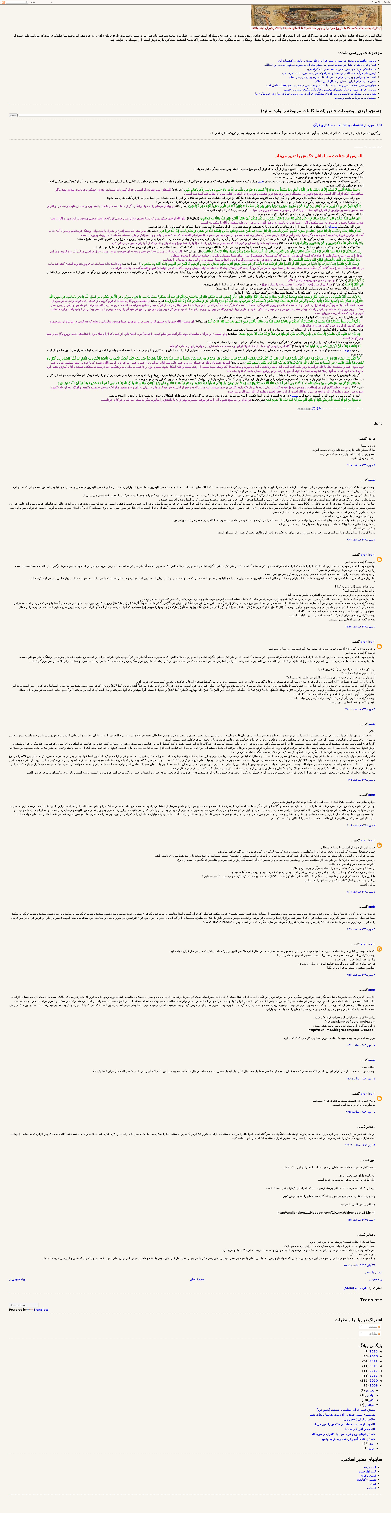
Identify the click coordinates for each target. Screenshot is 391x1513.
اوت (371, 1443)
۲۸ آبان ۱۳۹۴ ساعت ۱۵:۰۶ (359, 1265)
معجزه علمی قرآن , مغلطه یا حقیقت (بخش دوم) (346, 1410)
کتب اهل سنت (367, 1471)
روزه (347, 350)
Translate (40, 1309)
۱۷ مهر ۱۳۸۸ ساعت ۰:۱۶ (360, 1078)
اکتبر (371, 1400)
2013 (373, 1366)
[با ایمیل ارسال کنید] (310, 408)
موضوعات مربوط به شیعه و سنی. (355, 98)
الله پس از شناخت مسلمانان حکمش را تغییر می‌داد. (344, 1424)
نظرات (373, 1333)
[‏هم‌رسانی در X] (304, 408)
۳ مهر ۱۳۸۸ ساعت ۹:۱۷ (361, 465)
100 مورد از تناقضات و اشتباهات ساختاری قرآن (347, 124)
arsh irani (367, 554)
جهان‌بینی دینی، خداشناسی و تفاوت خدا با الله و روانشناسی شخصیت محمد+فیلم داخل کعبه (321, 85)
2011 (373, 1376)
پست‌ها (373, 1327)
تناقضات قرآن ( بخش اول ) (358, 1419)
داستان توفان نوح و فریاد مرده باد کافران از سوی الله (343, 1434)
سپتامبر (369, 1405)
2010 (373, 1380)
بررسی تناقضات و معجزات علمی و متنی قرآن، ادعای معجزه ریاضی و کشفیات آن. (327, 60)
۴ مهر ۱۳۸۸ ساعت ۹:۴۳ (361, 539)
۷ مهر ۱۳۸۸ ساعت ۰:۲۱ (361, 779)
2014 (373, 1361)
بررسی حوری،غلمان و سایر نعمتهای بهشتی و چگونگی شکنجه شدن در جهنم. (330, 89)
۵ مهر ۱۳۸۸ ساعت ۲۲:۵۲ (360, 626)
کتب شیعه (370, 1467)
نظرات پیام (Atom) (355, 1288)
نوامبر (370, 1395)
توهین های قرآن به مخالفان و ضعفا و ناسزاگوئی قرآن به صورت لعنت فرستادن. (328, 73)
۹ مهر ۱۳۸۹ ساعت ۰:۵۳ (361, 1219)
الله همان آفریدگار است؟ (360, 1429)
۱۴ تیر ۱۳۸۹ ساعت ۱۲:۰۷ (360, 1145)
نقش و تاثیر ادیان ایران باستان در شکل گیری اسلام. (345, 81)
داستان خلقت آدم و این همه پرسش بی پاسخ (348, 1439)
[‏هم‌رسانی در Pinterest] (298, 408)
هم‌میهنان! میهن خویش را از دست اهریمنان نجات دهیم (342, 1414)
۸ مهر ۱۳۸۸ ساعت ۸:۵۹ (361, 975)
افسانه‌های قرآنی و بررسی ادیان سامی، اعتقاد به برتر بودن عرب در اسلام (332, 77)
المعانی (371, 1488)
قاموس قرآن (368, 1475)
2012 (373, 1371)
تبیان (373, 1484)
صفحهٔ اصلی (197, 1279)
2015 (373, 1356)
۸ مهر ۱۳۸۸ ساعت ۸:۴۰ (361, 929)
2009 (373, 1385)
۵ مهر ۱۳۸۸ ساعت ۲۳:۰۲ (360, 709)
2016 (373, 1351)
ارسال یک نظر (373, 1272)
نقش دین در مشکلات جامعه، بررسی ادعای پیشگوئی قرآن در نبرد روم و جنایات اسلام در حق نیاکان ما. (315, 93)
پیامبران (333, 226)
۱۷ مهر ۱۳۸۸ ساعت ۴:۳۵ (360, 1112)
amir (371, 480)
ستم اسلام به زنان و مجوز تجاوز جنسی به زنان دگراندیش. (341, 69)
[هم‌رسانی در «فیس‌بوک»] (301, 408)
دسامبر (369, 1390)
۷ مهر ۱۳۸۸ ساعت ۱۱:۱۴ (360, 891)
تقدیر (261, 181)
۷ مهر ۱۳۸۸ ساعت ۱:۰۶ (361, 825)
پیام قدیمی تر (17, 1279)
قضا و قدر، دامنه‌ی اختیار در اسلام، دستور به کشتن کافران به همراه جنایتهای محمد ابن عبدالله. (320, 65)
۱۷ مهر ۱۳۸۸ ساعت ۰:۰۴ (360, 1045)
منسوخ (293, 395)
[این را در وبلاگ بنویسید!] (307, 408)
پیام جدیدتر (375, 1279)
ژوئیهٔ (370, 1448)
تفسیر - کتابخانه (366, 1479)
